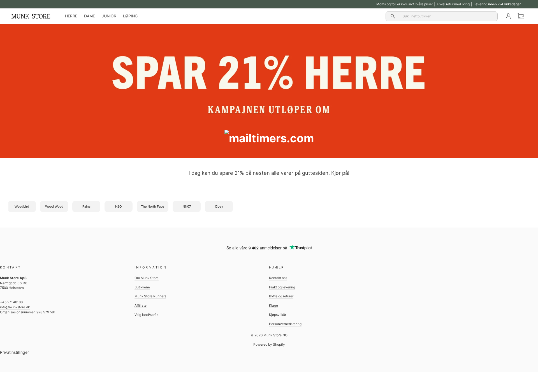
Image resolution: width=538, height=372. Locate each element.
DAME (89, 16)
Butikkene (142, 287)
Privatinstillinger (14, 352)
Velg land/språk (146, 315)
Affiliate (140, 305)
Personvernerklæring (285, 324)
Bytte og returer (281, 296)
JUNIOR (109, 16)
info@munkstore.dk (15, 307)
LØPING (130, 16)
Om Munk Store (146, 278)
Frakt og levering (282, 287)
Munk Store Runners (150, 296)
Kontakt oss (278, 278)
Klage (273, 305)
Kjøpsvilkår (277, 315)
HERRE (71, 16)
